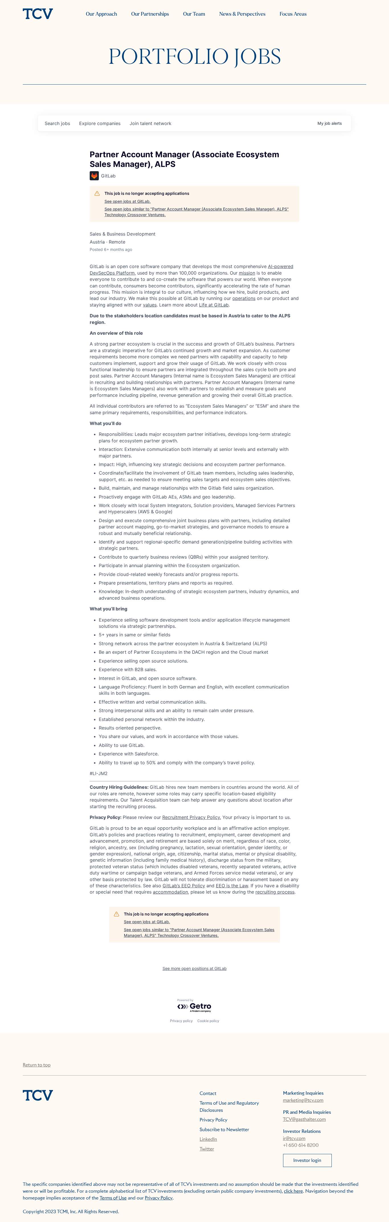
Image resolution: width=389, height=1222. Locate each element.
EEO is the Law (232, 885)
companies (99, 123)
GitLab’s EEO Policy (184, 885)
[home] (38, 14)
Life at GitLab (214, 305)
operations (243, 298)
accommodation (170, 892)
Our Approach (101, 14)
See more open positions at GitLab (195, 968)
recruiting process (274, 892)
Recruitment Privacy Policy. (191, 817)
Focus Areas (293, 14)
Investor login (307, 1160)
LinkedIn (208, 1139)
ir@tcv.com (294, 1138)
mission (247, 273)
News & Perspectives (242, 14)
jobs (57, 123)
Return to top (36, 1065)
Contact (208, 1093)
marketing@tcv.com (303, 1100)
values (150, 305)
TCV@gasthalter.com (304, 1119)
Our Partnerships (150, 14)
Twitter (207, 1149)
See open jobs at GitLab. (128, 201)
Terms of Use (113, 1198)
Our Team (194, 14)
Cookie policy (208, 1021)
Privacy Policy (214, 1120)
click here (293, 1191)
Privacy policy (181, 1021)
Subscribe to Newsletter (224, 1130)
